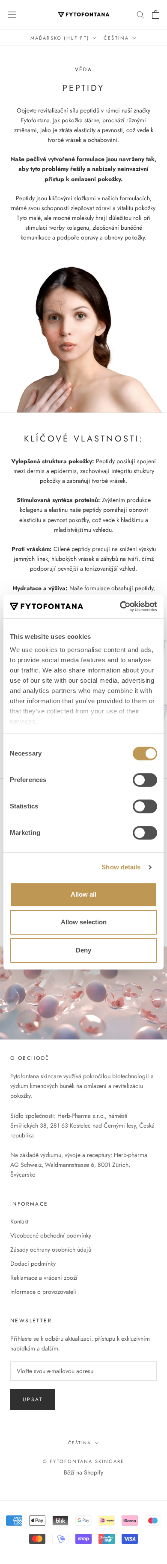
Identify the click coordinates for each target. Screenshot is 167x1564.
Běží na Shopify (83, 1472)
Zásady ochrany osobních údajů (50, 1249)
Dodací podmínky (33, 1263)
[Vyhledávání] (140, 14)
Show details (120, 867)
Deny (83, 950)
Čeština (116, 38)
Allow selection (84, 922)
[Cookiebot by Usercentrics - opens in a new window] (120, 606)
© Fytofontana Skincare (83, 1461)
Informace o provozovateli (43, 1291)
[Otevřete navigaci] (12, 14)
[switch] (145, 780)
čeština (79, 1443)
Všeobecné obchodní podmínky (50, 1235)
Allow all (83, 894)
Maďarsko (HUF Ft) (59, 38)
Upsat (33, 1399)
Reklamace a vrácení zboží (44, 1277)
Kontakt (19, 1221)
